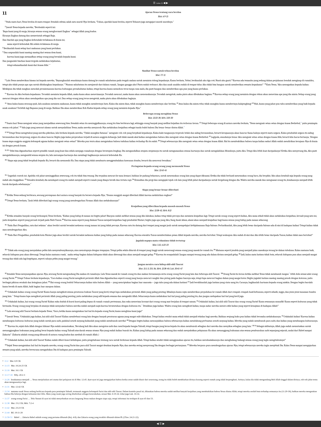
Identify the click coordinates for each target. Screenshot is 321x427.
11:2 (6, 361)
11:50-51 (9, 417)
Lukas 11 (159, 3)
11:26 (7, 379)
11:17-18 (9, 375)
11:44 (7, 412)
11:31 (7, 387)
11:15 (7, 365)
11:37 (7, 398)
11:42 (7, 408)
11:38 (7, 403)
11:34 (7, 391)
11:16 (7, 370)
